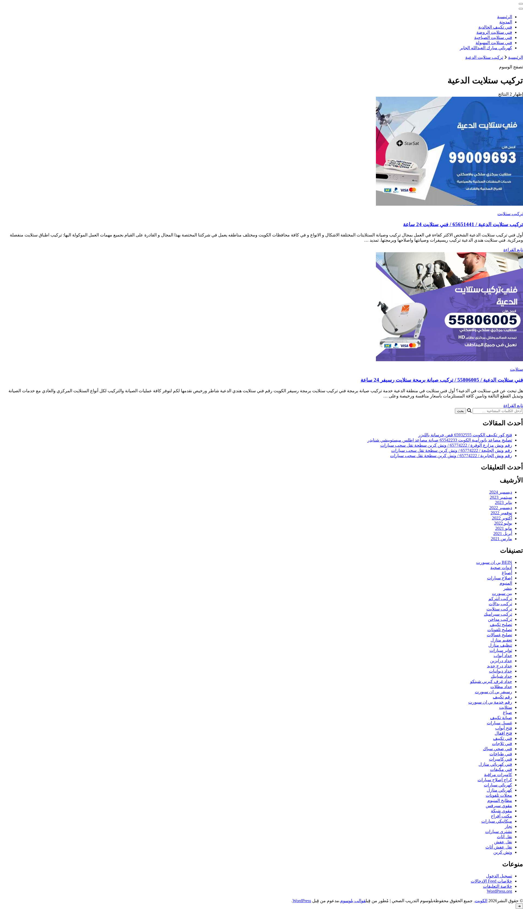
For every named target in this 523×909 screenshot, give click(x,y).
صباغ (507, 712)
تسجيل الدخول (499, 876)
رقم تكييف (502, 697)
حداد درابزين (501, 660)
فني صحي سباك (497, 748)
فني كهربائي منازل (495, 764)
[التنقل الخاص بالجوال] (521, 4)
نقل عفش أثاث (498, 847)
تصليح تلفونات (499, 629)
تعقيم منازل (501, 640)
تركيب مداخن (500, 619)
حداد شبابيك (501, 676)
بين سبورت (502, 593)
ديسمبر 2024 (500, 492)
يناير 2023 (503, 502)
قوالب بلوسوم (353, 900)
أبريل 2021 (502, 533)
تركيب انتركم (500, 598)
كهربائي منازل (499, 790)
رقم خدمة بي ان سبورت (490, 702)
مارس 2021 (501, 538)
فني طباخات (500, 754)
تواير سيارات (500, 650)
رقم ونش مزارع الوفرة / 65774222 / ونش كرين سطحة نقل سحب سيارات (446, 445)
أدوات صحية (501, 567)
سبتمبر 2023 (501, 497)
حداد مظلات (501, 686)
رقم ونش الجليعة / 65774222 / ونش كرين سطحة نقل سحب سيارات (451, 450)
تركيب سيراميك (498, 614)
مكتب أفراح (501, 816)
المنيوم (506, 583)
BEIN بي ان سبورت (494, 562)
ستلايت (516, 369)
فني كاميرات (500, 759)
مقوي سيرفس (499, 805)
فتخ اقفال (503, 733)
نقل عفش (503, 842)
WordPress (302, 900)
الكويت (481, 900)
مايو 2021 (503, 528)
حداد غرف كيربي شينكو (491, 681)
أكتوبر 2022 (502, 518)
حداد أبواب (503, 655)
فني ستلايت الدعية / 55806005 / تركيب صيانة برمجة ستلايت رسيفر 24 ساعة (442, 380)
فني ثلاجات (502, 743)
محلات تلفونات (499, 795)
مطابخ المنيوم (499, 800)
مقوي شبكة (501, 810)
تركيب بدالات (500, 603)
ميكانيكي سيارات (496, 821)
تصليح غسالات (499, 635)
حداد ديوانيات (500, 671)
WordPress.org (499, 891)
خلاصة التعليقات (497, 886)
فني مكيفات (501, 769)
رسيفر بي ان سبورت (493, 691)
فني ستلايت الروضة (494, 32)
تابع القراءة (513, 249)
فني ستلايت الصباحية (493, 37)
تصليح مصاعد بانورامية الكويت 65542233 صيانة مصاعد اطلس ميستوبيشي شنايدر (439, 440)
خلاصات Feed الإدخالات (491, 881)
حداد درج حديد (499, 666)
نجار (508, 826)
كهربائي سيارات (498, 785)
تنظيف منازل (500, 645)
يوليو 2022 (503, 523)
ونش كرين (502, 852)
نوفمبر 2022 (501, 512)
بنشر (507, 588)
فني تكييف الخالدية (495, 27)
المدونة (505, 22)
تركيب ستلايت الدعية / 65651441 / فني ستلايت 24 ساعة (463, 224)
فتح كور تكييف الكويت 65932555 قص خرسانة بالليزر (465, 435)
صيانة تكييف (501, 717)
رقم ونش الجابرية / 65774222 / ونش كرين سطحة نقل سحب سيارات (451, 455)
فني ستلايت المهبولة (494, 42)
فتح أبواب (503, 728)
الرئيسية (504, 16)
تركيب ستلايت (510, 213)
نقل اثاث (504, 836)
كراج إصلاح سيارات (495, 779)
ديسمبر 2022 (500, 507)
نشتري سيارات (498, 831)
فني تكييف (502, 738)
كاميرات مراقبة (498, 774)
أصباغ (507, 572)
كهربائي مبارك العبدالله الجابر (486, 47)
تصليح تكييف (501, 624)
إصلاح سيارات (499, 578)
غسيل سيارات (499, 722)
